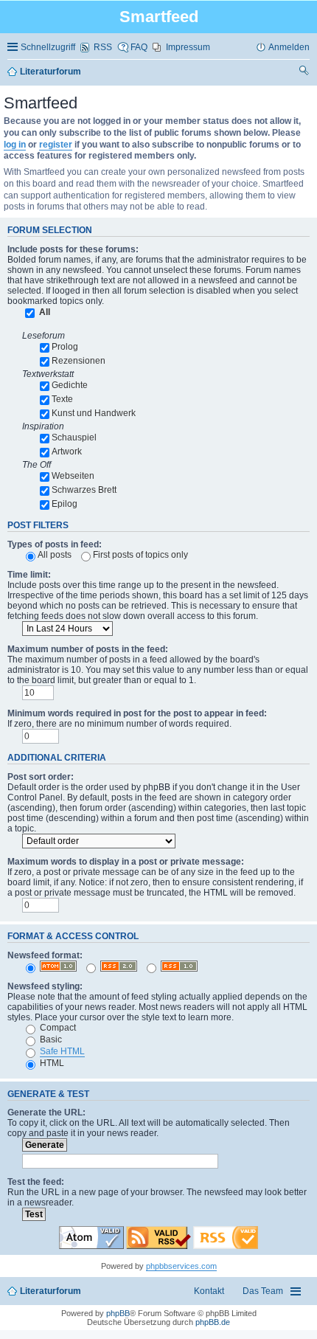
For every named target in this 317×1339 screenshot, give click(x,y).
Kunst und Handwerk (94, 413)
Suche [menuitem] (304, 72)
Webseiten (73, 476)
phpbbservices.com (181, 1266)
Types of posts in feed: (54, 544)
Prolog (65, 347)
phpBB (118, 1313)
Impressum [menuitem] (188, 47)
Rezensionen (78, 361)
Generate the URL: (46, 1112)
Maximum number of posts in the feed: (87, 649)
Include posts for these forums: (73, 249)
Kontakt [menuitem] (209, 1291)
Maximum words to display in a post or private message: (125, 862)
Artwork (67, 451)
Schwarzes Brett (84, 490)
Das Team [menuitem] (263, 1291)
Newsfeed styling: (45, 986)
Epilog (64, 504)
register (55, 144)
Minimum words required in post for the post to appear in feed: (137, 713)
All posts (55, 555)
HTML (51, 1063)
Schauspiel (74, 437)
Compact (57, 1028)
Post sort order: (40, 777)
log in (15, 144)
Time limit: (29, 575)
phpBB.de (212, 1322)
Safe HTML (62, 1051)
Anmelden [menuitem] (289, 47)
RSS (103, 47)
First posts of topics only (140, 555)
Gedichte (70, 385)
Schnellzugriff (48, 47)
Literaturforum (50, 1291)
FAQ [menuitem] (138, 47)
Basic (50, 1039)
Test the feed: (35, 1182)
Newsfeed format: (45, 955)
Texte (62, 399)
